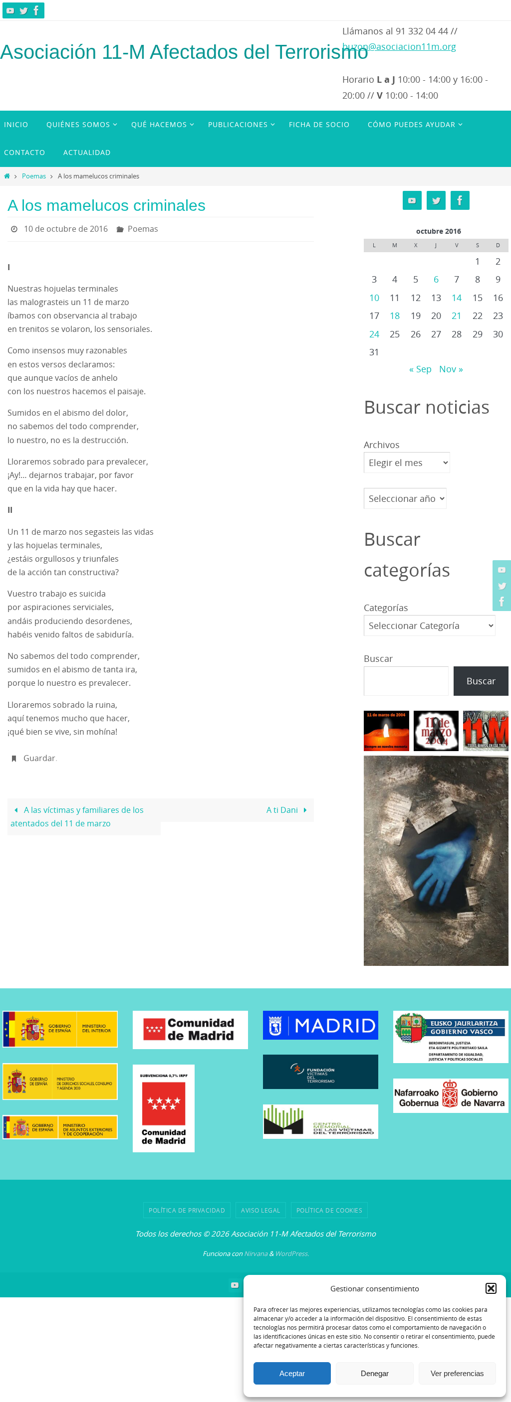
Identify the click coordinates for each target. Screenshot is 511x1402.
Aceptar (292, 1373)
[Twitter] (23, 10)
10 (374, 298)
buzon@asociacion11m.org (399, 46)
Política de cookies (329, 1210)
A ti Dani (283, 804)
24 (374, 334)
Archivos (382, 445)
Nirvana (255, 1253)
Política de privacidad (187, 1210)
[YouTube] (10, 10)
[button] (491, 1288)
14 (457, 298)
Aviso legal (260, 1210)
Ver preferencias (457, 1373)
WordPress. (292, 1253)
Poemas (34, 176)
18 (395, 315)
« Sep (420, 369)
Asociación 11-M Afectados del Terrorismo (184, 52)
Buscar (378, 658)
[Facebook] (36, 10)
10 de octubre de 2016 (66, 227)
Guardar (39, 754)
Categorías (386, 608)
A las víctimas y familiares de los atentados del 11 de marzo (76, 811)
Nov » (451, 369)
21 (457, 315)
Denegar (375, 1373)
